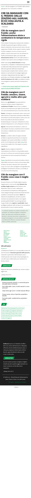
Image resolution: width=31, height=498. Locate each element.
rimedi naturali (5, 381)
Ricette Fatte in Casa (16, 379)
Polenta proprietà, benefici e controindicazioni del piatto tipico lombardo (19, 347)
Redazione (5, 26)
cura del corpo (20, 374)
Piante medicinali (6, 379)
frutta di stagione (6, 376)
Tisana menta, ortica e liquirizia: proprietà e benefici (14, 361)
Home (2, 6)
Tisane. (3, 191)
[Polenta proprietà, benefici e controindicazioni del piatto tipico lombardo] (4, 347)
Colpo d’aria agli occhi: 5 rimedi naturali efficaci (16, 357)
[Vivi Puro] (6, 2)
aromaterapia (12, 374)
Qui (22, 173)
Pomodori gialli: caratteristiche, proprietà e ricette (14, 365)
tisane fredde (17, 381)
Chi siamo (11, 480)
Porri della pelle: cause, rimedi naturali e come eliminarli (15, 353)
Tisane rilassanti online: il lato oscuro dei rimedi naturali (23, 296)
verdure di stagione (6, 384)
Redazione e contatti (20, 480)
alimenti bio (4, 374)
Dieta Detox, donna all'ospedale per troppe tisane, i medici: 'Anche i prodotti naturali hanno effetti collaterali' (7, 299)
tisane (11, 381)
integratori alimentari (16, 376)
